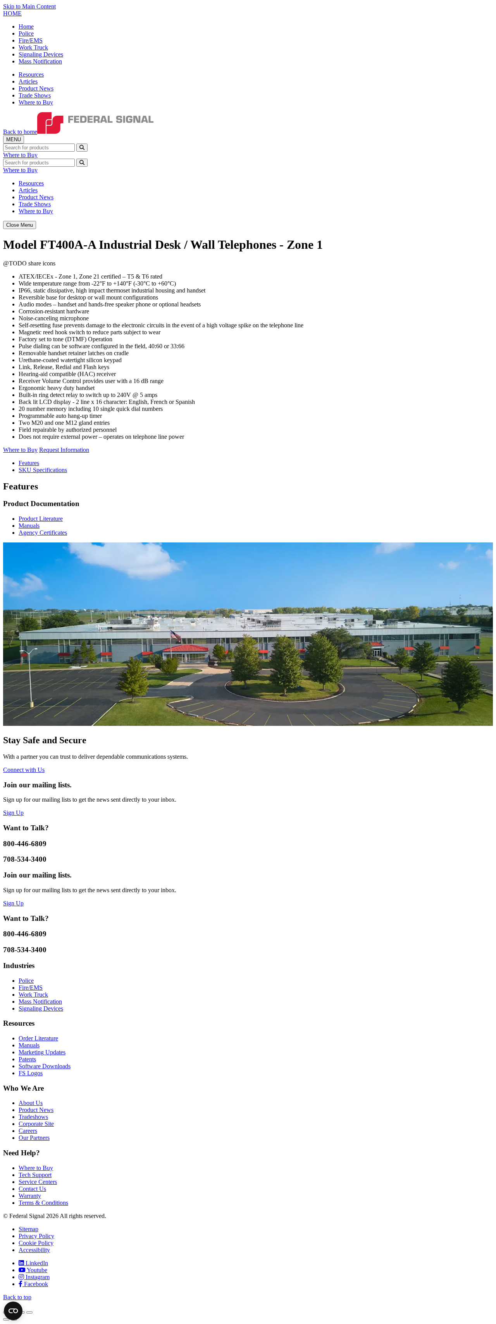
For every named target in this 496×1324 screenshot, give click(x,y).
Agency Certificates (43, 532)
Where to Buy (36, 102)
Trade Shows (35, 95)
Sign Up (13, 812)
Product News (36, 88)
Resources (31, 74)
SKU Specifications (43, 470)
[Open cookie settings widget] (13, 1311)
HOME (12, 13)
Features (29, 463)
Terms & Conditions (43, 1202)
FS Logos (31, 1073)
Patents (27, 1059)
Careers (28, 1130)
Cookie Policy (36, 1243)
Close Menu (19, 225)
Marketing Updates (42, 1052)
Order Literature (38, 1038)
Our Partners (34, 1137)
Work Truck (33, 47)
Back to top (17, 1297)
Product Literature (41, 518)
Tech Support (35, 1175)
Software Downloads (45, 1066)
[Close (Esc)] (29, 1312)
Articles (28, 81)
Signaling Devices (41, 54)
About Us (31, 1103)
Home (26, 26)
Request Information (64, 449)
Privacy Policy (36, 1236)
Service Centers (38, 1182)
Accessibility (34, 1250)
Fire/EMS (31, 40)
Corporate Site (36, 1123)
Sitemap (28, 1229)
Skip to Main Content (29, 6)
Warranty (30, 1195)
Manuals (29, 525)
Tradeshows (33, 1117)
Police (26, 33)
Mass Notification (40, 61)
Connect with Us (24, 769)
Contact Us (32, 1188)
